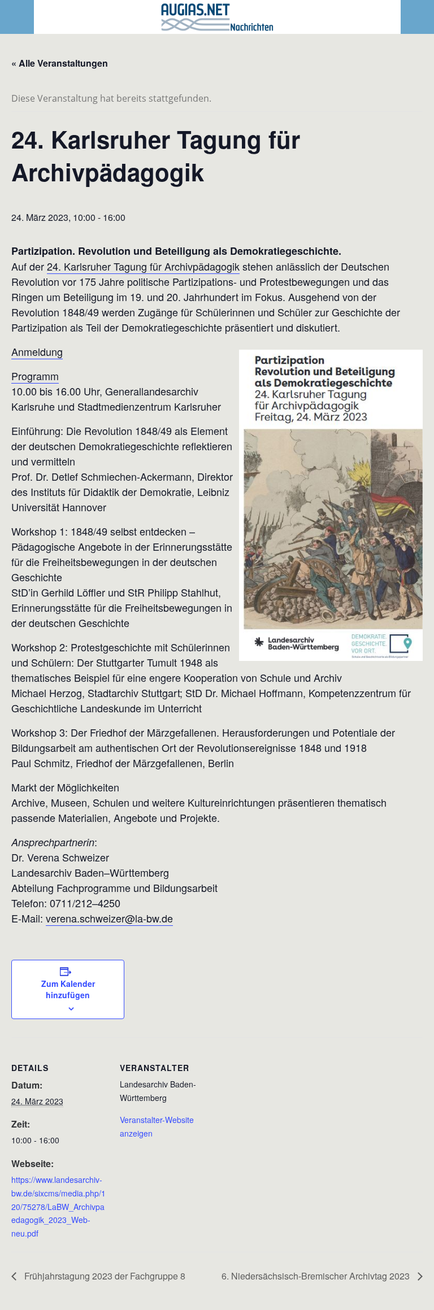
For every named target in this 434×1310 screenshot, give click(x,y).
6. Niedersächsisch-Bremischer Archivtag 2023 (317, 1275)
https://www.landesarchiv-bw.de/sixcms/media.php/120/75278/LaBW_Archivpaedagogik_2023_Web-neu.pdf (58, 1206)
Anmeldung (37, 351)
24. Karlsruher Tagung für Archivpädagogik (143, 266)
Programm (35, 375)
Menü (17, 17)
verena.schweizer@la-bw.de (109, 918)
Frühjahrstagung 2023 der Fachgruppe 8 (103, 1275)
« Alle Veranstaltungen (59, 62)
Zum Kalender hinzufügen (68, 989)
